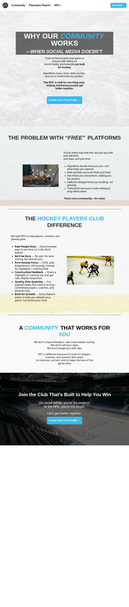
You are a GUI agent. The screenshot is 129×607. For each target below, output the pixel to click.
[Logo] (5, 5)
